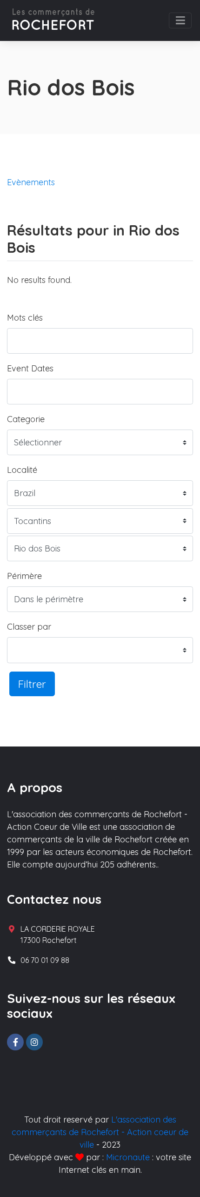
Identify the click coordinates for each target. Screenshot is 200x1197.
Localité (22, 469)
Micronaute (128, 1157)
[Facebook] (15, 1042)
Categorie (26, 419)
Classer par (29, 626)
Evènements (31, 182)
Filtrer (32, 684)
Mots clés (25, 317)
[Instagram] (34, 1042)
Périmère (24, 576)
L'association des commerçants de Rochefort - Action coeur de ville (100, 1132)
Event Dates (30, 368)
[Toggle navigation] (180, 20)
